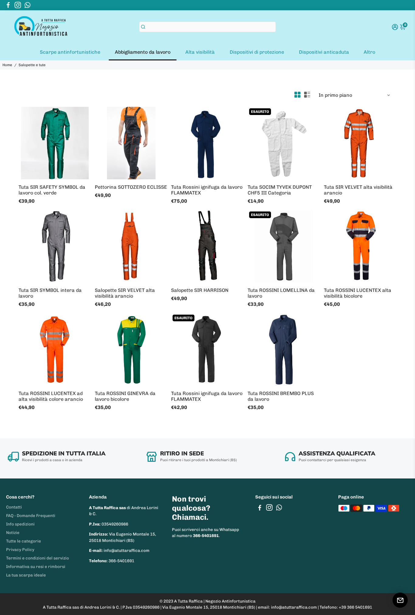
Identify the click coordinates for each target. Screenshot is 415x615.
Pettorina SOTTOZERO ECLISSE (131, 187)
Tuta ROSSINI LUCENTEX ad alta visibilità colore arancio (51, 396)
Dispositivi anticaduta (324, 52)
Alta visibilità (200, 52)
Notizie (12, 532)
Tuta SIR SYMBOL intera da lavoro (50, 293)
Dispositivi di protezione (257, 52)
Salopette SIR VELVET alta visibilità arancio (125, 293)
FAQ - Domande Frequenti (30, 515)
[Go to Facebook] (8, 5)
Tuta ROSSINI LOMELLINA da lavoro (281, 293)
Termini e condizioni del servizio (37, 558)
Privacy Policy (20, 549)
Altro (369, 52)
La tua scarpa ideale (26, 575)
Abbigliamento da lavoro (142, 52)
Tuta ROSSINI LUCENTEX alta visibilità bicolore (357, 293)
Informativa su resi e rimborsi (35, 566)
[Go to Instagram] (18, 5)
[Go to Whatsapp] (27, 5)
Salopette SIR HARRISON (199, 290)
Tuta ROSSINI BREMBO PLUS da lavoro (281, 396)
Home (7, 65)
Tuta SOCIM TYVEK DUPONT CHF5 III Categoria (280, 190)
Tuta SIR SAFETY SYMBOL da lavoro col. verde (52, 190)
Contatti (14, 507)
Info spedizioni (20, 524)
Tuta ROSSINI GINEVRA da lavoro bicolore (125, 396)
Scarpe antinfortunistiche (70, 52)
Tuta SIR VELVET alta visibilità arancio (358, 190)
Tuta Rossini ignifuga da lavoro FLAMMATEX (206, 190)
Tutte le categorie (23, 541)
